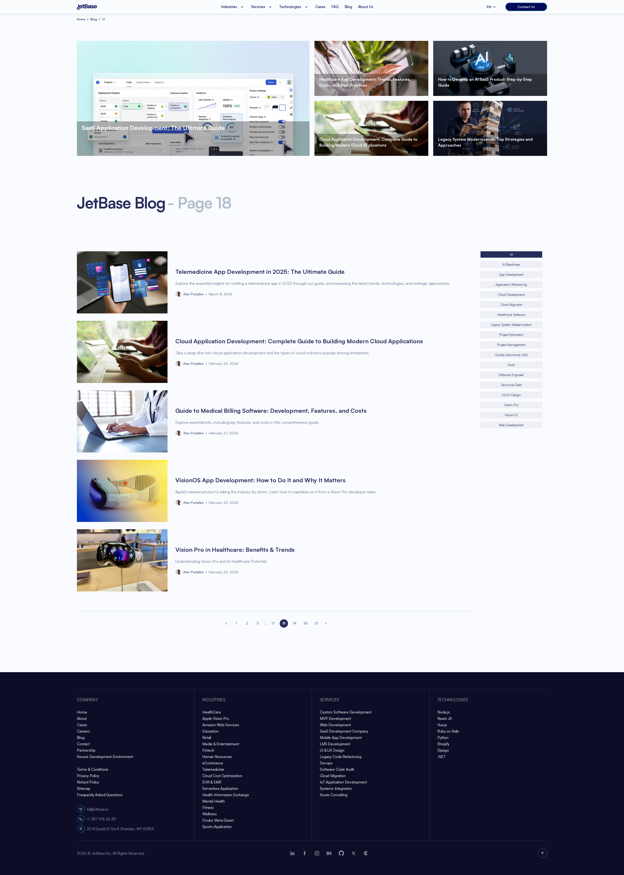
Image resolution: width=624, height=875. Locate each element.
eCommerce (212, 763)
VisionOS (511, 415)
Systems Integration (336, 788)
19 (294, 623)
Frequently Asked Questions (99, 795)
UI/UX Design (511, 395)
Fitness (208, 807)
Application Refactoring (511, 285)
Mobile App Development (341, 737)
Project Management (511, 345)
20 (305, 623)
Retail (206, 737)
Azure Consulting (334, 795)
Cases (320, 6)
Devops (326, 763)
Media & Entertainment (220, 744)
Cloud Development (511, 295)
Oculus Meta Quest (217, 820)
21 (316, 623)
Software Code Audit (337, 769)
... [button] (265, 623)
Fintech (208, 750)
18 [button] (284, 623)
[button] (226, 623)
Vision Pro (511, 405)
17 (273, 623)
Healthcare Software (511, 315)
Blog (348, 6)
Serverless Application (220, 788)
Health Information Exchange (225, 795)
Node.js (443, 712)
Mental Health (213, 801)
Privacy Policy (88, 775)
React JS (444, 718)
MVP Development (335, 718)
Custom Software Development (346, 712)
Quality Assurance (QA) (511, 355)
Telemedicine (213, 769)
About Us (365, 6)
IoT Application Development (343, 782)
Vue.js (442, 725)
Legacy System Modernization (511, 325)
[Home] (87, 7)
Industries (213, 699)
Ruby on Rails (448, 731)
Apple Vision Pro (215, 718)
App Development (511, 274)
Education (210, 731)
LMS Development (335, 744)
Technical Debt (511, 385)
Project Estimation (511, 335)
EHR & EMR (211, 782)
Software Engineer (511, 375)
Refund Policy (88, 782)
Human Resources (217, 756)
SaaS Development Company (344, 731)
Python (443, 737)
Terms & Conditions (92, 769)
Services (329, 699)
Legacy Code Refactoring (340, 756)
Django (443, 750)
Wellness (209, 814)
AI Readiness (511, 264)
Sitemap (83, 788)
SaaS (511, 365)
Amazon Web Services (220, 725)
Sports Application (217, 826)
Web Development (511, 425)
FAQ (335, 6)
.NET (441, 756)
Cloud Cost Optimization (222, 775)
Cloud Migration (511, 305)
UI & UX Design (332, 750)
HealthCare (211, 712)
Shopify (443, 744)
